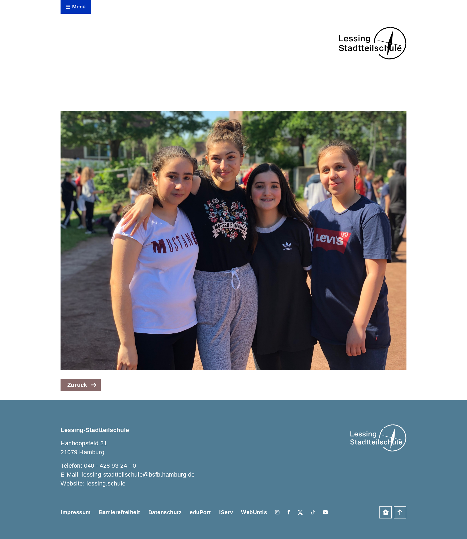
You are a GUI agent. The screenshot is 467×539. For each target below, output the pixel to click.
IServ (226, 512)
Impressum (76, 512)
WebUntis (254, 512)
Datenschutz (165, 512)
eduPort (200, 512)
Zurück (77, 384)
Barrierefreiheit (119, 512)
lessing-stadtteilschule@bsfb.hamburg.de (138, 474)
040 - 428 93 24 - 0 (110, 465)
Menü (79, 7)
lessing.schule (106, 483)
